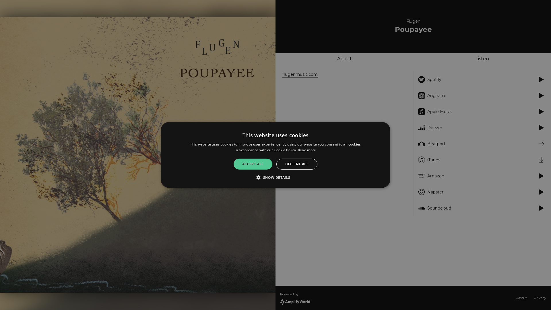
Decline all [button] (297, 164)
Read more (307, 150)
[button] (275, 177)
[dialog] (275, 155)
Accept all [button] (253, 164)
